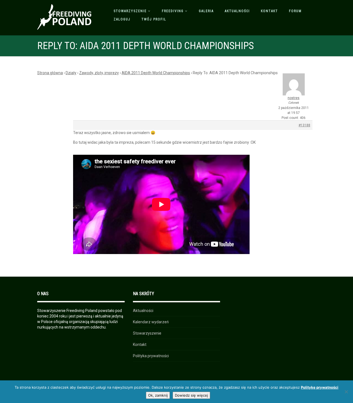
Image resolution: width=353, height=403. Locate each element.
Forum (295, 11)
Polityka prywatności (151, 356)
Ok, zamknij (158, 395)
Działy (71, 73)
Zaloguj (122, 19)
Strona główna (50, 73)
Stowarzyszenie (130, 11)
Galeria (206, 11)
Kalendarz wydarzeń (151, 322)
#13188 (304, 125)
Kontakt (269, 11)
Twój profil (153, 19)
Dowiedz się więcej (191, 395)
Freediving (173, 11)
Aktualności (237, 11)
